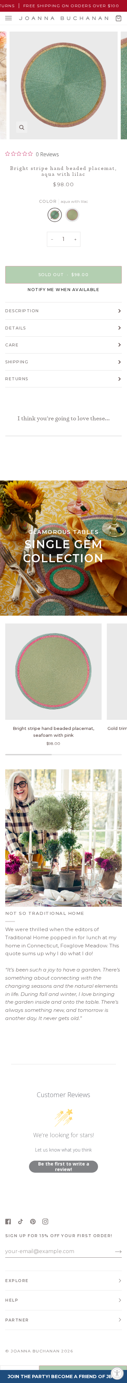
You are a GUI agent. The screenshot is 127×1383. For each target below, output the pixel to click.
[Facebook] (8, 1221)
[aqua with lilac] (56, 216)
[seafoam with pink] (72, 216)
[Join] (113, 1251)
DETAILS (15, 328)
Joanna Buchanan (35, 1350)
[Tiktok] (20, 1221)
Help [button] (11, 1300)
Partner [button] (17, 1320)
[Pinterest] (33, 1221)
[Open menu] (15, 18)
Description (22, 310)
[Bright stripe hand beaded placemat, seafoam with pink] (53, 671)
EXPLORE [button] (17, 1280)
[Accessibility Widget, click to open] (117, 1373)
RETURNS (16, 378)
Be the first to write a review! (63, 1167)
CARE (12, 344)
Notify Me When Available (63, 289)
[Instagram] (45, 1221)
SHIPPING (16, 361)
